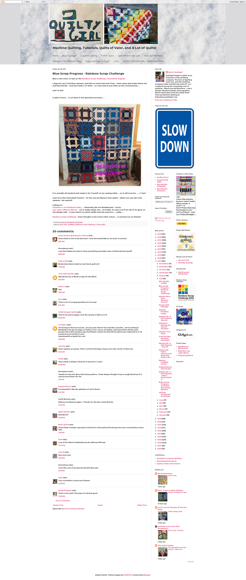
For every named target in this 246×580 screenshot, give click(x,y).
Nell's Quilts (63, 425)
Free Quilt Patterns (153, 56)
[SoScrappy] (186, 301)
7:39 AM (61, 267)
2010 (159, 437)
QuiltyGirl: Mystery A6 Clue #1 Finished (164, 326)
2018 (159, 258)
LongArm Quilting (89, 56)
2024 (159, 240)
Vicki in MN (63, 261)
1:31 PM (61, 379)
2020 (159, 252)
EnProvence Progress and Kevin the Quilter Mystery (165, 386)
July (161, 279)
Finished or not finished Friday (67, 207)
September (164, 273)
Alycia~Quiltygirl (175, 72)
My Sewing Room (165, 473)
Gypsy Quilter (64, 412)
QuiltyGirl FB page (162, 181)
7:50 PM (61, 458)
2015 (159, 422)
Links (116, 61)
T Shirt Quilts (107, 56)
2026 (159, 234)
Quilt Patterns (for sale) (129, 56)
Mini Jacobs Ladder (164, 282)
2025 (159, 237)
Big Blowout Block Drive (183, 347)
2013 (159, 428)
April (161, 406)
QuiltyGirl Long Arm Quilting (169, 458)
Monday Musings (185, 263)
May (161, 403)
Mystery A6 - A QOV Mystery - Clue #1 (165, 345)
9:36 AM (61, 339)
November (164, 267)
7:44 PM (61, 445)
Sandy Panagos (64, 490)
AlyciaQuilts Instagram (162, 185)
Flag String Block (185, 355)
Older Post (142, 505)
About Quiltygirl (69, 56)
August (162, 276)
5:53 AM (61, 241)
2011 (159, 434)
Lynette (61, 346)
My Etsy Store (163, 177)
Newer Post (58, 505)
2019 (159, 255)
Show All (190, 561)
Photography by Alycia (166, 461)
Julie (60, 478)
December (164, 264)
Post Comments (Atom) (74, 509)
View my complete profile (166, 100)
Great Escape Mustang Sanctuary (165, 338)
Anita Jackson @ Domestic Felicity (73, 236)
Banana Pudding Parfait (163, 362)
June (161, 400)
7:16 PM (61, 432)
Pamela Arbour (64, 386)
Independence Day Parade (165, 368)
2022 (159, 246)
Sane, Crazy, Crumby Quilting (170, 490)
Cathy (60, 359)
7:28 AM (61, 496)
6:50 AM (61, 292)
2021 (159, 249)
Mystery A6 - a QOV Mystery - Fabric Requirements (165, 375)
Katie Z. (61, 287)
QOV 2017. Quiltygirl (67, 224)
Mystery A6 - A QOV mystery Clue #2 (165, 318)
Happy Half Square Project (97, 61)
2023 (159, 243)
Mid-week (172, 475)
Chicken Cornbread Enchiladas (164, 394)
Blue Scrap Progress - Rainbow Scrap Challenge (164, 289)
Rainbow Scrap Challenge (64, 217)
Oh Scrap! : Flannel (175, 530)
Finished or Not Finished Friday (67, 61)
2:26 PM (61, 483)
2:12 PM (61, 392)
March (162, 409)
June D (61, 452)
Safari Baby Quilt (175, 511)
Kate (60, 439)
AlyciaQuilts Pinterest (162, 190)
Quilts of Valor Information (168, 464)
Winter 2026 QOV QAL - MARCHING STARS (143, 61)
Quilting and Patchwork (183, 273)
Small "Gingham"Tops (177, 492)
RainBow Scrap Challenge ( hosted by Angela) (103, 79)
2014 (159, 425)
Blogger (147, 575)
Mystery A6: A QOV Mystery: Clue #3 (164, 299)
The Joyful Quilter (66, 274)
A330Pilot (128, 575)
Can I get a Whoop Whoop (65, 210)
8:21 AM (61, 305)
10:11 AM (61, 352)
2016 (159, 419)
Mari (60, 299)
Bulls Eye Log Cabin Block (184, 352)
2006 (159, 449)
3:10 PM (61, 280)
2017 (159, 261)
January (162, 415)
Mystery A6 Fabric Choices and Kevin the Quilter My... (165, 353)
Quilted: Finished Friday (163, 312)
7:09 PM (61, 418)
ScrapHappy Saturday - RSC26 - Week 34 (177, 548)
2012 (159, 431)
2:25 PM (61, 471)
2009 (159, 440)
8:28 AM (61, 318)
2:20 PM (61, 405)
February (163, 412)
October (163, 270)
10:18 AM (61, 365)
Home (55, 56)
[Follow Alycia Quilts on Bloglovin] (164, 202)
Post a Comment (63, 501)
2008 (159, 443)
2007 (159, 446)
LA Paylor (62, 325)
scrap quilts (100, 224)
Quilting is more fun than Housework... (169, 527)
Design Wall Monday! (164, 306)
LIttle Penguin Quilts (67, 312)
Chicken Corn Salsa (165, 333)
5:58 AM (61, 254)
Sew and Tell (183, 260)
